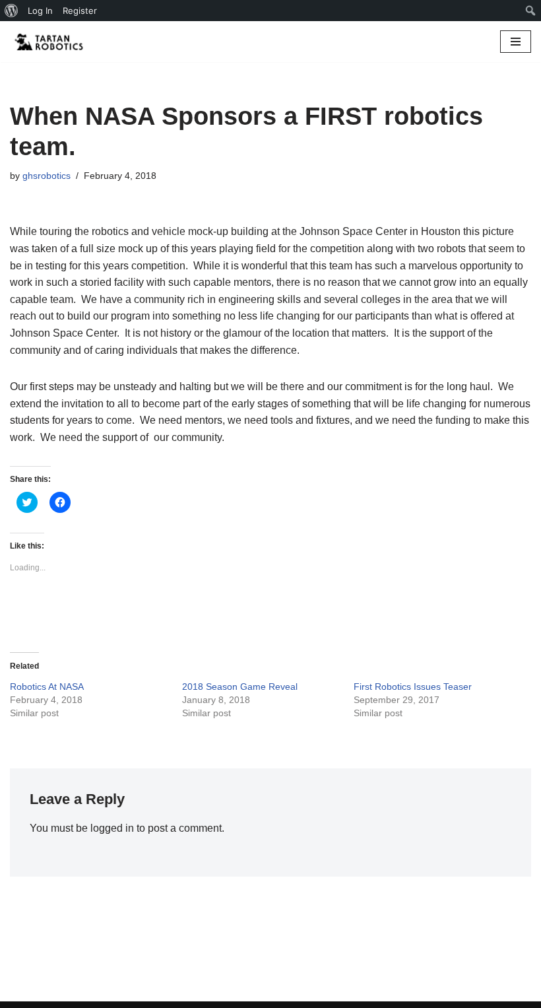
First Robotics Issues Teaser (413, 686)
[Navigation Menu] (515, 41)
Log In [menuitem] (40, 10)
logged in (112, 828)
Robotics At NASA (47, 686)
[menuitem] (11, 10)
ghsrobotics (46, 175)
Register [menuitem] (80, 10)
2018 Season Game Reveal (240, 686)
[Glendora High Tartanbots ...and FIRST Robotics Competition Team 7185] (49, 41)
